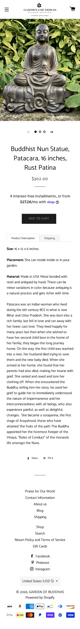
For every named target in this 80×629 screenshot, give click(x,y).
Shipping (49, 238)
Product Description (23, 238)
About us (40, 504)
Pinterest (42, 563)
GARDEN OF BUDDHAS (46, 592)
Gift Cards (40, 546)
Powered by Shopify (40, 598)
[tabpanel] (40, 69)
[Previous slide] (28, 132)
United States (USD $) (38, 581)
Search (40, 534)
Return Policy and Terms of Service (40, 540)
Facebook (42, 556)
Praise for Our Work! (40, 491)
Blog (40, 511)
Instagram (42, 569)
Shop (40, 527)
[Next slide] (51, 132)
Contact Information (40, 498)
